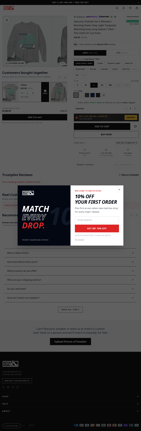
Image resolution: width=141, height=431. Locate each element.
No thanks (79, 239)
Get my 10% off (97, 228)
